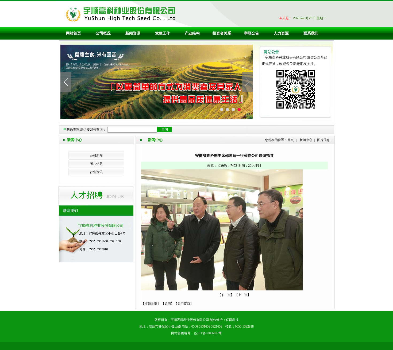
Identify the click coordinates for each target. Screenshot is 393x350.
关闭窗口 (183, 304)
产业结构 (192, 33)
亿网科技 (232, 320)
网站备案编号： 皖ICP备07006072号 (196, 333)
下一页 (226, 295)
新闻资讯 (132, 33)
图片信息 (96, 164)
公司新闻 (96, 155)
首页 (290, 140)
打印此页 (150, 304)
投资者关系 (222, 33)
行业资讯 (96, 172)
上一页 (243, 295)
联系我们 (310, 33)
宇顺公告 (251, 33)
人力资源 (281, 33)
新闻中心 (305, 140)
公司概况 (103, 33)
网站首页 (73, 33)
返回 (167, 304)
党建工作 (162, 33)
